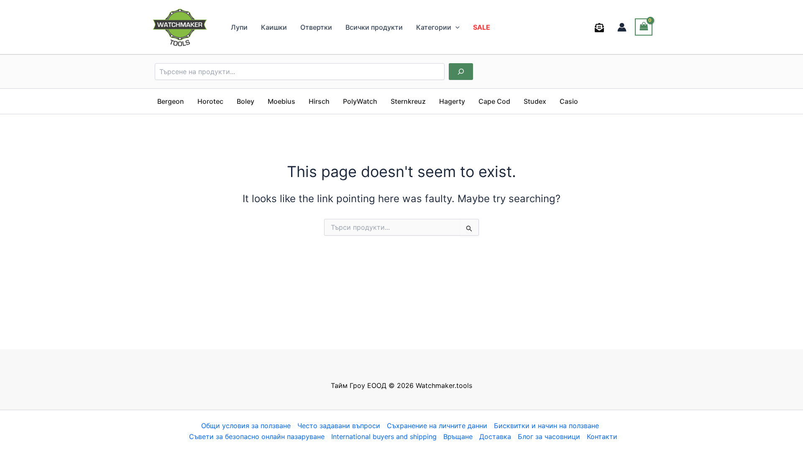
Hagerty (452, 101)
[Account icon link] (622, 27)
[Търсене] (461, 71)
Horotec (210, 101)
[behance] (600, 27)
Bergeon (170, 101)
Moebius (281, 101)
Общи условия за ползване (246, 425)
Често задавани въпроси (338, 425)
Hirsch (319, 101)
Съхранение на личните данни (437, 425)
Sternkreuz (408, 101)
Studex (535, 101)
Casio (569, 101)
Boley (245, 101)
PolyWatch (360, 101)
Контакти (602, 436)
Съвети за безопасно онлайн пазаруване (257, 436)
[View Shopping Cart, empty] (643, 27)
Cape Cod (494, 101)
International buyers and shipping (384, 436)
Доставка (495, 436)
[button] (455, 27)
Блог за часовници (549, 436)
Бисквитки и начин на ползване (546, 425)
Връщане (458, 436)
